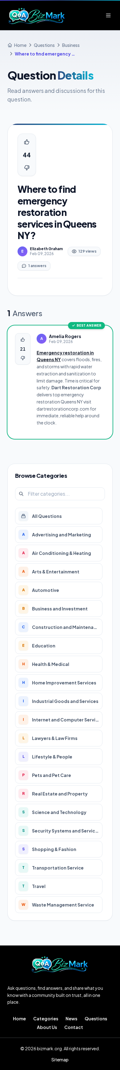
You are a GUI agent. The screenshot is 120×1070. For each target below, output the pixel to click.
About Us (47, 1027)
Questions (96, 1018)
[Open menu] (108, 15)
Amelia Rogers (65, 336)
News (71, 1018)
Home (19, 1018)
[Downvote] (26, 167)
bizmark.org (49, 1048)
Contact (73, 1027)
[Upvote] (26, 141)
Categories (45, 1018)
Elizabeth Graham (46, 248)
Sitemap (60, 1059)
